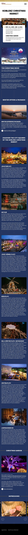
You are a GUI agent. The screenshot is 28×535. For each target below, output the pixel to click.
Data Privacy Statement (13, 530)
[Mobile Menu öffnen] (25, 4)
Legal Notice (4, 530)
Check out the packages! (10, 130)
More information (8, 489)
